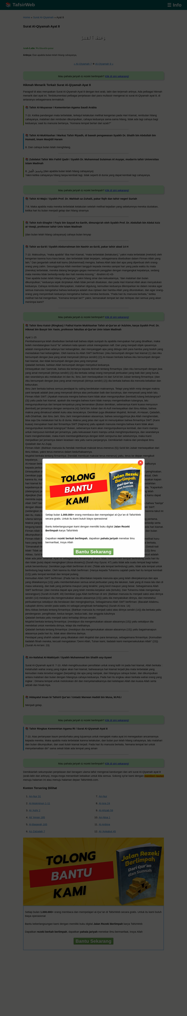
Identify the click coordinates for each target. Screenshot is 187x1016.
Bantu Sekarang (93, 551)
